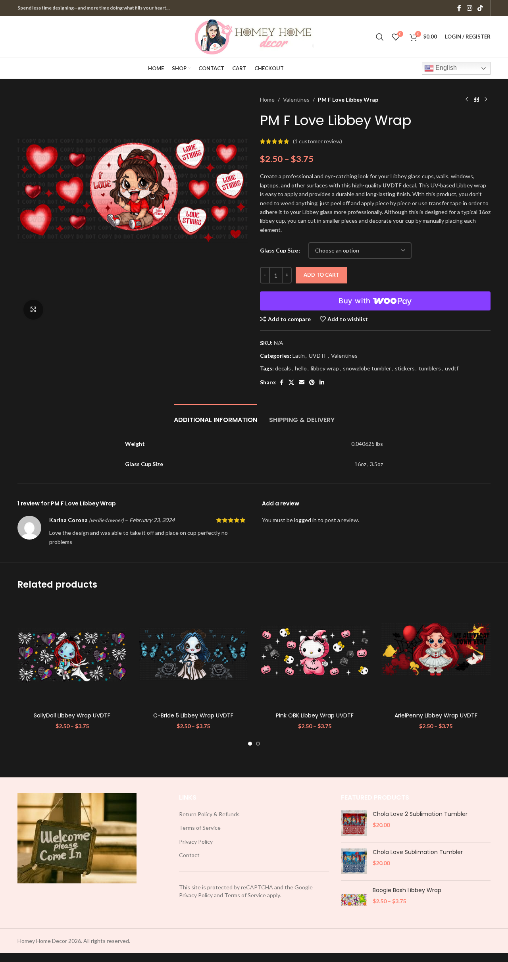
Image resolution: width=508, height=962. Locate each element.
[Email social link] (301, 382)
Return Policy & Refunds (209, 814)
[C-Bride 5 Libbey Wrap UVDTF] (193, 654)
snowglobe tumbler (367, 368)
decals (283, 368)
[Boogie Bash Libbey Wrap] (354, 899)
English (445, 67)
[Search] (380, 37)
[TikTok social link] (480, 8)
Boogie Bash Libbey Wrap (407, 890)
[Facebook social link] (459, 8)
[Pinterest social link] (312, 382)
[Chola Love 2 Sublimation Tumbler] (354, 823)
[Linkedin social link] (322, 382)
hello (301, 368)
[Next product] (486, 99)
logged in (305, 520)
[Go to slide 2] (258, 744)
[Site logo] (254, 36)
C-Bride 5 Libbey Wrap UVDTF (193, 715)
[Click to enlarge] (33, 310)
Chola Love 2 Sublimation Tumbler (420, 814)
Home (267, 99)
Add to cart (321, 275)
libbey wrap (325, 368)
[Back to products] (476, 99)
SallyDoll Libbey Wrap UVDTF (72, 715)
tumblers (430, 368)
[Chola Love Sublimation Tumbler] (354, 861)
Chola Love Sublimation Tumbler (418, 852)
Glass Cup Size (279, 250)
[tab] (215, 416)
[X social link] (291, 382)
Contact (189, 855)
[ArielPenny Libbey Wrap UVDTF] (436, 654)
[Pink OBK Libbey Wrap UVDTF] (314, 654)
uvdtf (451, 368)
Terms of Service (200, 827)
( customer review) (317, 141)
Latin (298, 355)
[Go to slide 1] (250, 744)
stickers (405, 368)
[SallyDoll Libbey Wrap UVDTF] (72, 654)
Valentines (296, 99)
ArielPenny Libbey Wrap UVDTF (435, 715)
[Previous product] (466, 99)
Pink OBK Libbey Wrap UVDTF (315, 715)
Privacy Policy (196, 841)
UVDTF (318, 355)
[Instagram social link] (469, 8)
